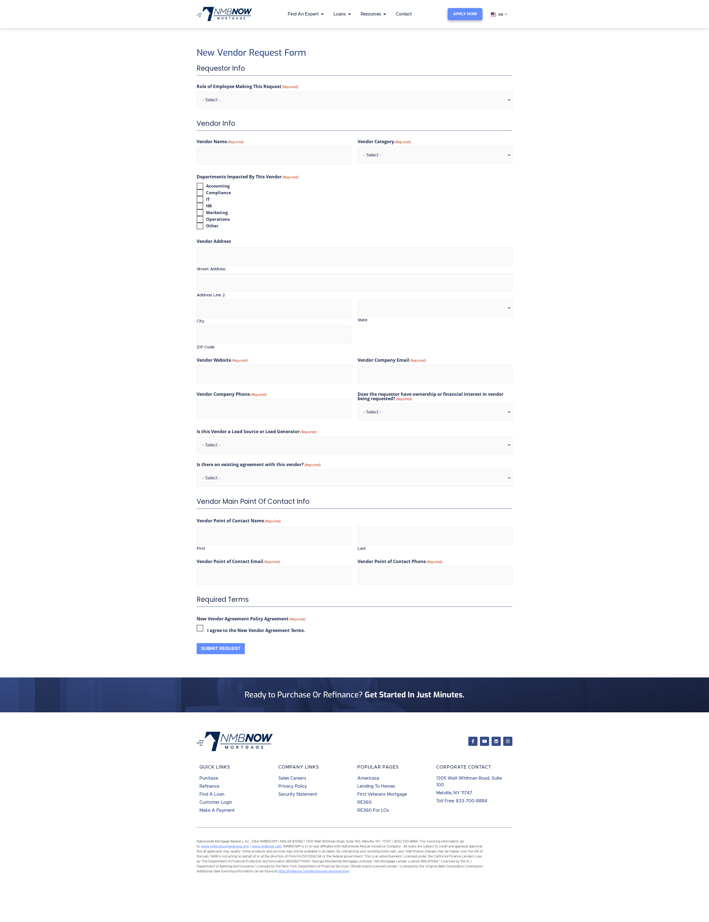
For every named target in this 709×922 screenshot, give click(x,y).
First (201, 548)
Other (212, 226)
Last (362, 548)
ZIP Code (206, 347)
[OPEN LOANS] (349, 14)
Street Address (211, 269)
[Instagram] (507, 741)
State (363, 320)
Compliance (218, 193)
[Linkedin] (496, 741)
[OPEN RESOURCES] (384, 14)
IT (208, 199)
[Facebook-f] (472, 741)
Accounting (218, 186)
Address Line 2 (211, 295)
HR (209, 206)
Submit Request (220, 648)
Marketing (217, 212)
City (200, 321)
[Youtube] (484, 741)
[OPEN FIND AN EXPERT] (322, 14)
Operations (218, 219)
